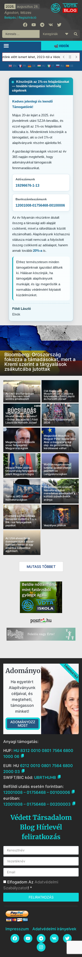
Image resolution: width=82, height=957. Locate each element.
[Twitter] (59, 25)
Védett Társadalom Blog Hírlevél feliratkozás (41, 827)
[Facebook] (25, 25)
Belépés (10, 17)
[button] (6, 45)
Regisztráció (27, 17)
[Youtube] (34, 25)
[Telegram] (42, 25)
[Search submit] (76, 34)
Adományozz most (22, 724)
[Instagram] (41, 947)
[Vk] (51, 25)
